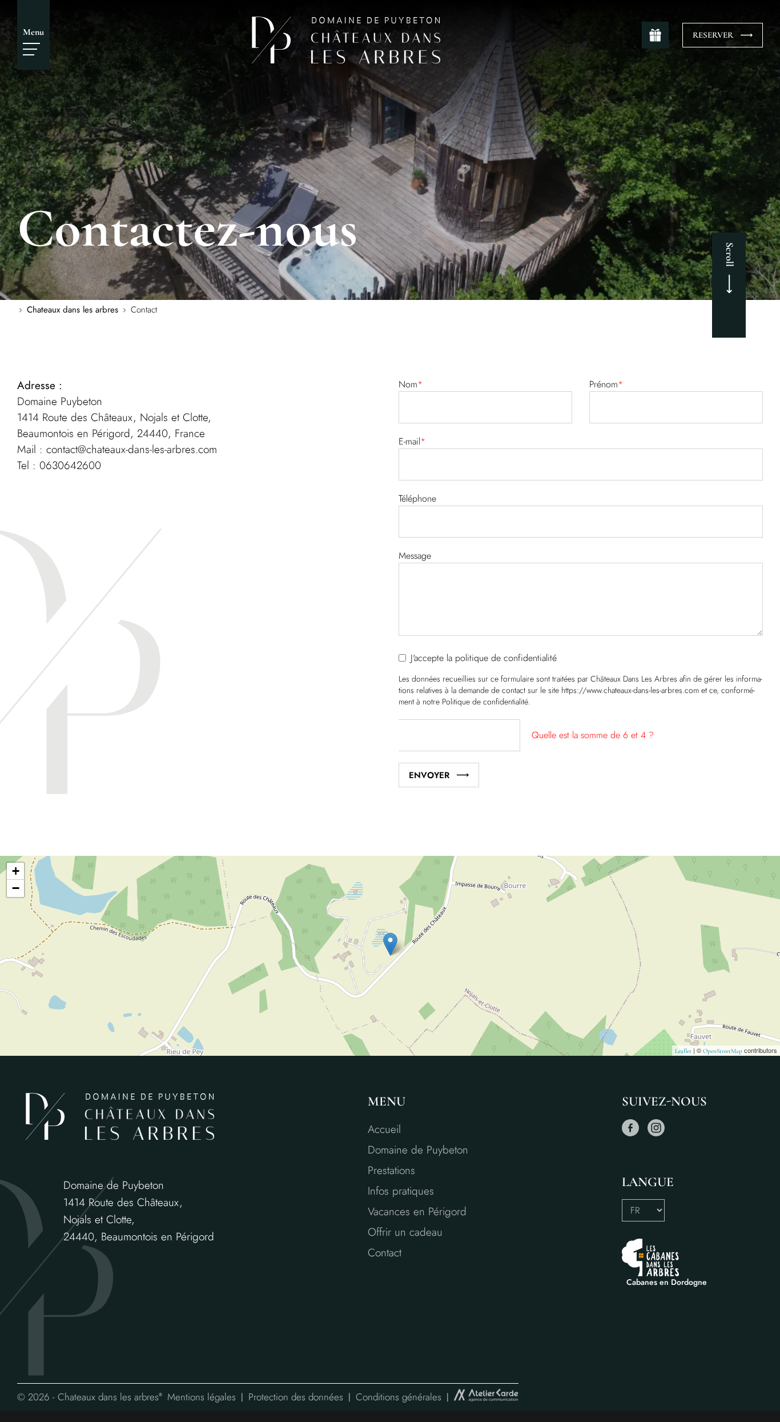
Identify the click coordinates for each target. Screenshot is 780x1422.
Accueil (384, 1129)
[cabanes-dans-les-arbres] (664, 1257)
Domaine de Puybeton (418, 1149)
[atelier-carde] (486, 1397)
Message (415, 555)
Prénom (606, 384)
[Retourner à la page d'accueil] (346, 61)
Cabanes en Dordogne (666, 1282)
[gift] (655, 35)
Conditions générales (398, 1397)
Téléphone (417, 498)
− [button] (15, 888)
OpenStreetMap (722, 1051)
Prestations (391, 1170)
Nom (411, 384)
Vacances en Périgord (417, 1211)
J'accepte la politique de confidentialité (484, 657)
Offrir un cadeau (405, 1232)
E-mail (412, 441)
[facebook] (630, 1134)
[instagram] (656, 1134)
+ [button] (15, 871)
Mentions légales (201, 1397)
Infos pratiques (401, 1191)
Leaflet (683, 1051)
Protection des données (295, 1397)
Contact (384, 1252)
